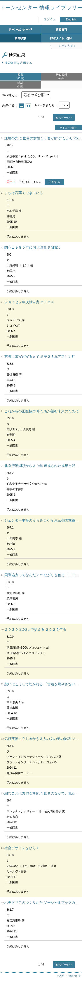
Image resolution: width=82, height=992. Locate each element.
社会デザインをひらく (21, 848)
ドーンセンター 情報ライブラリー (41, 7)
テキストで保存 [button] (68, 127)
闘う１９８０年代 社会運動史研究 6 (32, 247)
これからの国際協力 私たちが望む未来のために (41, 411)
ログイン (49, 19)
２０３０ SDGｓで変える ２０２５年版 (35, 629)
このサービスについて (69, 976)
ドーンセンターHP (20, 29)
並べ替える (9, 95)
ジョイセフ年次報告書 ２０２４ (29, 302)
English (71, 19)
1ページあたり (45, 105)
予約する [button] (54, 182)
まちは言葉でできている (23, 193)
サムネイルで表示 (28, 105)
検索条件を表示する (18, 63)
